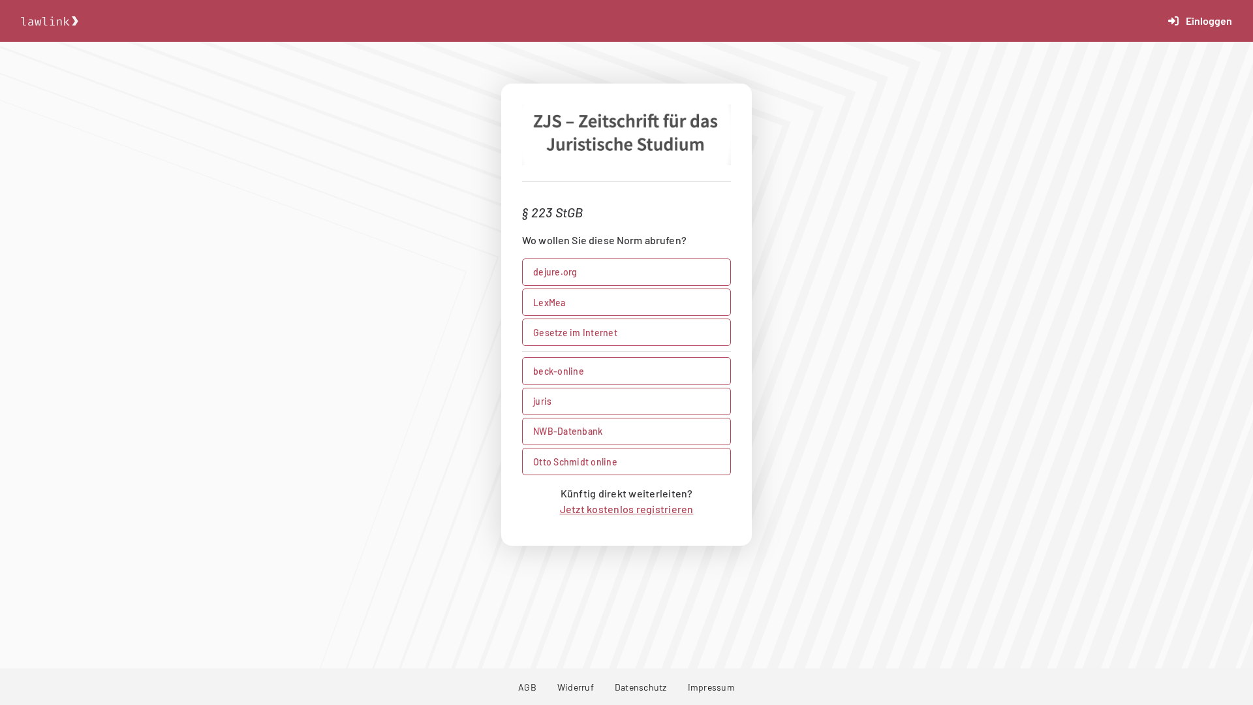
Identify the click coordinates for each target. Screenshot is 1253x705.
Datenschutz (641, 687)
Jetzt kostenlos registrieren (627, 509)
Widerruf (575, 687)
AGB (527, 687)
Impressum (711, 687)
